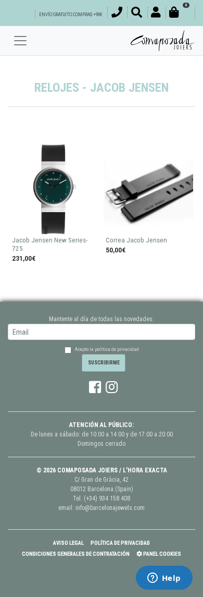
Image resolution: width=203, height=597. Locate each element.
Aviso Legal (68, 543)
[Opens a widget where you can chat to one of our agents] (164, 579)
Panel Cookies (161, 554)
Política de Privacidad (120, 543)
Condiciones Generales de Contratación (76, 554)
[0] (180, 14)
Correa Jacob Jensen (136, 240)
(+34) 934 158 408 (107, 498)
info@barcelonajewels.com (110, 507)
